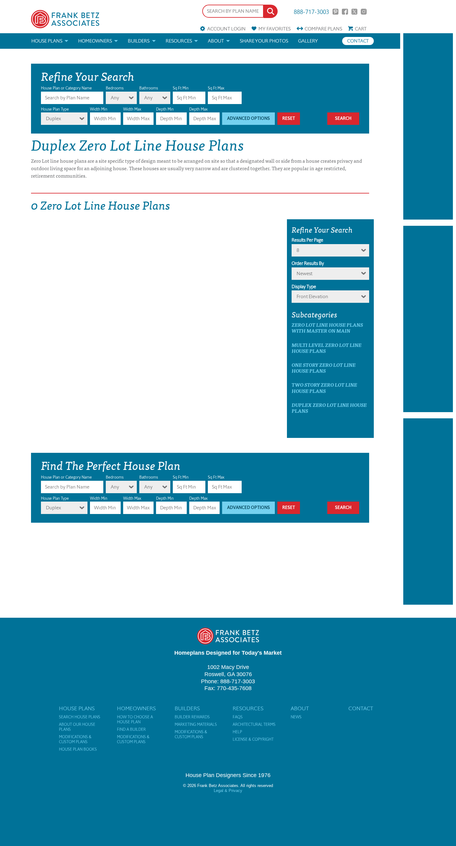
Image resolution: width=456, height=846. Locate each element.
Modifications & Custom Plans (75, 739)
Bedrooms (114, 88)
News (296, 717)
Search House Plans (79, 717)
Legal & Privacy (228, 790)
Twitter (354, 12)
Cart (361, 28)
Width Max (132, 109)
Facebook (345, 12)
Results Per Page (307, 240)
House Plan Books (78, 749)
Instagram (364, 12)
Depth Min (165, 109)
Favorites (274, 28)
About (216, 41)
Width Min (98, 109)
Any (115, 97)
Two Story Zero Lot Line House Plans (324, 387)
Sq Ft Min (181, 88)
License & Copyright (253, 739)
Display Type (304, 287)
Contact (358, 41)
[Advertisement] (428, 126)
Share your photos (264, 41)
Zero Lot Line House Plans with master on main (327, 328)
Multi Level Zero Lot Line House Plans (326, 348)
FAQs (238, 717)
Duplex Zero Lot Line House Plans (329, 408)
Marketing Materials (196, 724)
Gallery (308, 41)
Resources (179, 41)
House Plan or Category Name (66, 88)
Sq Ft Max (216, 88)
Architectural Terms (254, 724)
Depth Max (198, 109)
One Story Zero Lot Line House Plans (323, 368)
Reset (288, 118)
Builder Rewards (192, 717)
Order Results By (308, 263)
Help (237, 732)
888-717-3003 (311, 11)
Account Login (226, 28)
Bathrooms (148, 88)
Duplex (53, 118)
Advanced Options (248, 118)
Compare (323, 28)
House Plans (46, 41)
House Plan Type (55, 109)
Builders (139, 41)
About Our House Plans (77, 727)
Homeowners (95, 41)
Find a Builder (131, 729)
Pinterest (335, 12)
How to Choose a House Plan (135, 720)
